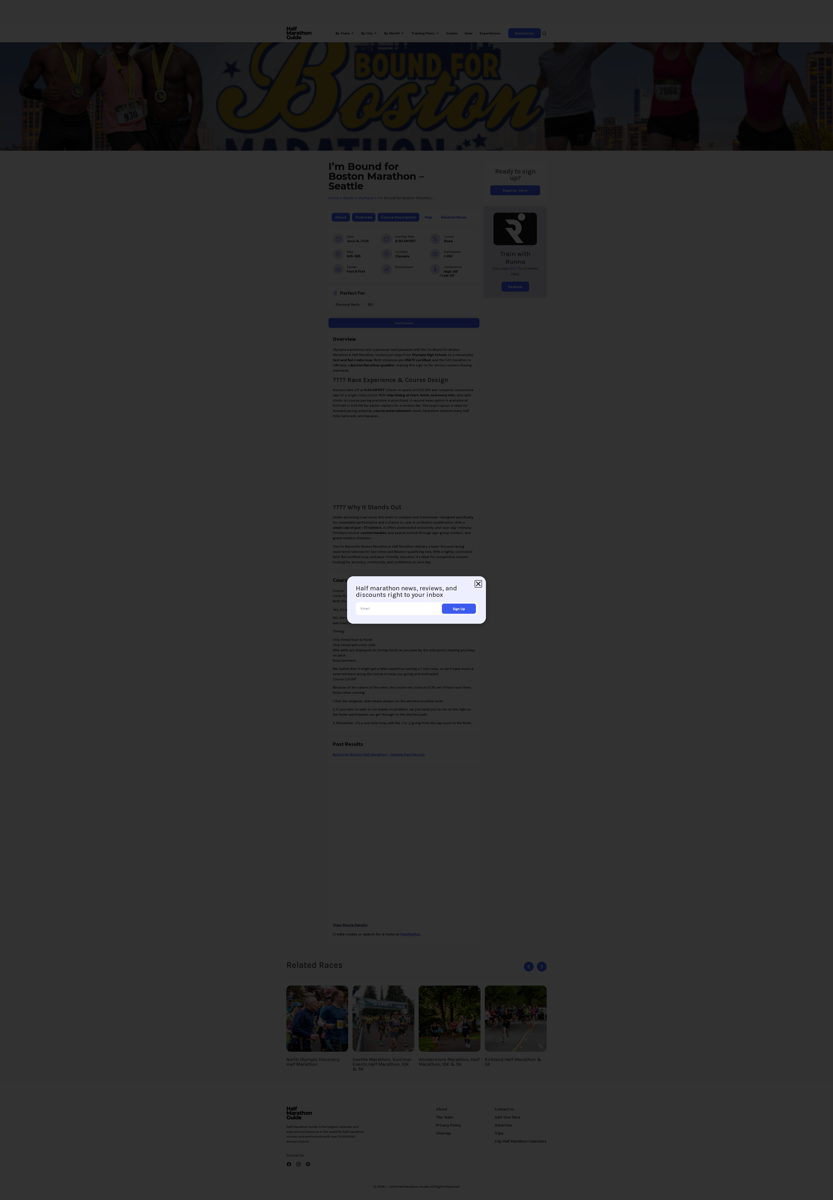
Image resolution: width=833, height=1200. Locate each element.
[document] (416, 600)
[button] (478, 584)
